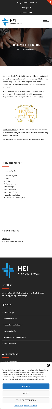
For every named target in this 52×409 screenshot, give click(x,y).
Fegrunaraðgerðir (10, 171)
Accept (26, 386)
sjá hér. (40, 97)
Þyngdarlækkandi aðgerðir (13, 195)
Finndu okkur (27, 13)
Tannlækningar (9, 187)
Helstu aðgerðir (11, 176)
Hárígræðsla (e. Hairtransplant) (15, 198)
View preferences (26, 400)
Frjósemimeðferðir (10, 192)
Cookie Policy (18, 406)
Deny (26, 393)
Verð (7, 178)
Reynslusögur (11, 184)
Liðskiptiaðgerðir (10, 189)
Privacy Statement (30, 406)
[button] (48, 365)
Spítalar (8, 181)
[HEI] (16, 21)
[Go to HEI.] (18, 50)
